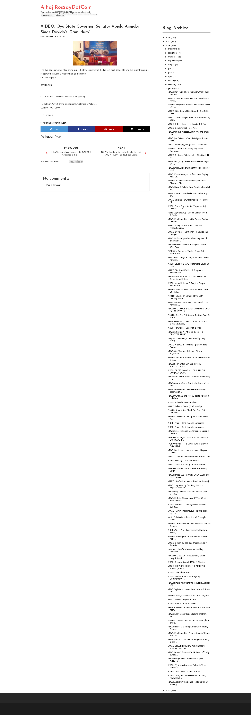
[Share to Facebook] (78, 161)
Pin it (112, 130)
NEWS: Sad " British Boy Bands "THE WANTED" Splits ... (184, 365)
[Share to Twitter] (76, 161)
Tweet (57, 130)
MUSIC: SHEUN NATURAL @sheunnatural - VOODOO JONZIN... (187, 647)
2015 (168, 41)
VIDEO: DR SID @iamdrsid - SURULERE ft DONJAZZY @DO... (186, 371)
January (171, 88)
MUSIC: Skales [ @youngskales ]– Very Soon (187, 144)
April (170, 76)
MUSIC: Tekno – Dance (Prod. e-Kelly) (185, 406)
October (172, 57)
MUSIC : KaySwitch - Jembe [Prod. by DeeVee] (188, 481)
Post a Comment (53, 185)
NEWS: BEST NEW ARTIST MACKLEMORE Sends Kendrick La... (187, 277)
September (173, 61)
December (173, 49)
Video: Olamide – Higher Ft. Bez (182, 599)
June (170, 72)
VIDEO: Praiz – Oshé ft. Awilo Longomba (186, 423)
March (171, 80)
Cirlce (140, 130)
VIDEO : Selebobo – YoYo (179, 572)
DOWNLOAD (46, 85)
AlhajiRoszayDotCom (66, 7)
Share (84, 130)
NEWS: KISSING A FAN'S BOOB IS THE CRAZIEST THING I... (185, 333)
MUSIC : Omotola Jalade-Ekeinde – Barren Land (189, 456)
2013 (168, 690)
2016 (168, 37)
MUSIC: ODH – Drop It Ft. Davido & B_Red (187, 124)
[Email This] (70, 161)
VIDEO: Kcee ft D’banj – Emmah (182, 603)
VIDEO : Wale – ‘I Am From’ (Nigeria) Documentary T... (184, 577)
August (171, 64)
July (170, 69)
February (172, 84)
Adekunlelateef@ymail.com (55, 123)
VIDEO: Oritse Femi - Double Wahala (184, 671)
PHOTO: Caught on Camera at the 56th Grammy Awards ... (185, 297)
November (173, 53)
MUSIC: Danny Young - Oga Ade (182, 128)
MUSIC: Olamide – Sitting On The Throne (186, 464)
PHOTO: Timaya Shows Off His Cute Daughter (188, 595)
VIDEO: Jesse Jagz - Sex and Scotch (183, 460)
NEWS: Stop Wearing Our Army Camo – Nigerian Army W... (185, 486)
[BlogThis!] (73, 161)
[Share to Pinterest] (81, 161)
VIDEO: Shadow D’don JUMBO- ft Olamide (186, 562)
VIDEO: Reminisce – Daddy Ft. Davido (184, 328)
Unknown (49, 36)
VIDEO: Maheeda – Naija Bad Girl (182, 402)
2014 (168, 45)
